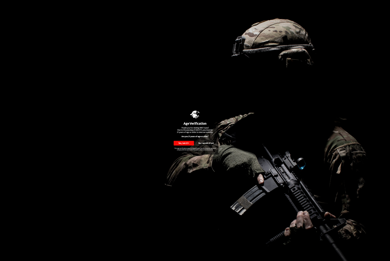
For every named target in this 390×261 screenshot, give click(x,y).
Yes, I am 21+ (183, 143)
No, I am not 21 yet (206, 143)
